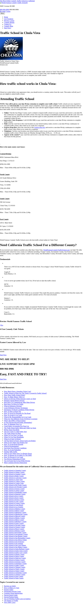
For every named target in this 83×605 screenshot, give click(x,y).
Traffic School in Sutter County (14, 565)
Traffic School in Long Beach (13, 505)
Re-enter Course (5, 11)
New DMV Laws (9, 602)
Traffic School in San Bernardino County (17, 538)
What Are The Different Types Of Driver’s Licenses (20, 419)
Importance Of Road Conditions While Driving (19, 410)
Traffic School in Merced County (14, 516)
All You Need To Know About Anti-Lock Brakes (20, 441)
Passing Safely (8, 589)
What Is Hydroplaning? (11, 446)
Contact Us (7, 24)
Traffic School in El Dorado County (15, 487)
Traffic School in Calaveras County (15, 478)
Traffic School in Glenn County (14, 490)
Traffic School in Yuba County (14, 578)
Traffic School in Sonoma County (15, 562)
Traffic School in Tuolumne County (15, 573)
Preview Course (9, 21)
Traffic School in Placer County (14, 529)
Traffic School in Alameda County (15, 470)
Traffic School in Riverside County (15, 532)
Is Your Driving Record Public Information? (18, 422)
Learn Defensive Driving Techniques (16, 408)
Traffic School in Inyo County (13, 496)
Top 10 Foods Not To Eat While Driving (17, 461)
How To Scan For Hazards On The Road (17, 413)
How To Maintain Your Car (13, 424)
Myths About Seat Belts (11, 430)
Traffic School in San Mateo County (15, 547)
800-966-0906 (5, 9)
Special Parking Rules (11, 597)
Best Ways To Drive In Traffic (13, 404)
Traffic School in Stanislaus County (15, 563)
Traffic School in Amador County (15, 474)
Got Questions (8, 19)
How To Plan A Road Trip (12, 411)
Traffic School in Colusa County (14, 481)
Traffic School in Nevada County (14, 525)
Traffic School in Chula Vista (13, 479)
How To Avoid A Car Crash (13, 415)
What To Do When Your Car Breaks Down (18, 453)
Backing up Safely (10, 586)
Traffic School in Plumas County (14, 531)
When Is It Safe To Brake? (12, 439)
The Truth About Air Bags (12, 433)
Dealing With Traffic (10, 452)
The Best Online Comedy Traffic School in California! (17, 1)
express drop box (39, 127)
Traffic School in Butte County (14, 476)
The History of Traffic (11, 600)
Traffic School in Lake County (14, 501)
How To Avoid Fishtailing (12, 450)
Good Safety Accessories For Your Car (16, 426)
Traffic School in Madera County (14, 509)
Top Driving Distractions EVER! (14, 459)
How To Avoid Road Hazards (13, 444)
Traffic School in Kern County (14, 498)
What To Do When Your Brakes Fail (15, 442)
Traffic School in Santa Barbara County (16, 549)
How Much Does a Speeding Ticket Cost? (17, 391)
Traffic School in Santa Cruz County (15, 552)
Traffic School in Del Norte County (15, 485)
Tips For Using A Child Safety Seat (15, 431)
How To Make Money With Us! (14, 397)
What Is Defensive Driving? (13, 406)
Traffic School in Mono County (14, 520)
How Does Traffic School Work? (14, 395)
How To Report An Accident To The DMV (18, 455)
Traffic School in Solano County (14, 560)
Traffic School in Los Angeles (13, 507)
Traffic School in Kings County (14, 500)
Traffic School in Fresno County (14, 489)
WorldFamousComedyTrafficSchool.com (56, 250)
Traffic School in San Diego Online (15, 540)
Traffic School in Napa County (14, 523)
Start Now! (7, 28)
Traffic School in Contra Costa (14, 483)
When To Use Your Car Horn (13, 435)
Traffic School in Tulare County (14, 571)
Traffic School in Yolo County (13, 576)
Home (6, 17)
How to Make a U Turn (11, 588)
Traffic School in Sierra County (14, 556)
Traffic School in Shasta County (14, 554)
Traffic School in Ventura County (14, 574)
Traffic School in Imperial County (15, 494)
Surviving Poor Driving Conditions (15, 448)
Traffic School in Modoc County (14, 518)
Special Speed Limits (11, 595)
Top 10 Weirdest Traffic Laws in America (17, 599)
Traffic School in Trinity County (14, 569)
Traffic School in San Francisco (14, 542)
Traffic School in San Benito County (15, 536)
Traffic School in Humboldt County (15, 492)
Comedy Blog (8, 26)
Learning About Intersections (13, 593)
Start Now (3, 355)
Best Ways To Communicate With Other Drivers (19, 402)
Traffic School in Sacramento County (16, 534)
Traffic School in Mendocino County (16, 514)
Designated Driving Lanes (12, 591)
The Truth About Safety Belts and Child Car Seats (20, 428)
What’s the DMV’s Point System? (15, 421)
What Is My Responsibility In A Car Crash (17, 417)
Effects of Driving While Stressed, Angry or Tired (20, 399)
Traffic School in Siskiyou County (15, 558)
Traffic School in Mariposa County (15, 512)
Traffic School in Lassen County (14, 503)
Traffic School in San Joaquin (13, 543)
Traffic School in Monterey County (15, 521)
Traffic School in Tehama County (14, 567)
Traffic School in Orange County (14, 527)
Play (1, 325)
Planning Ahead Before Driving (14, 400)
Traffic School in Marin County (14, 510)
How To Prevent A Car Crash (13, 457)
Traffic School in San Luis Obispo (15, 545)
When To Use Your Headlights (14, 437)
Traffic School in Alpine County (14, 472)
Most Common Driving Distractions (15, 463)
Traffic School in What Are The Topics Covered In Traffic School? (25, 393)
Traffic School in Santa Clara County (16, 551)
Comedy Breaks (9, 22)
